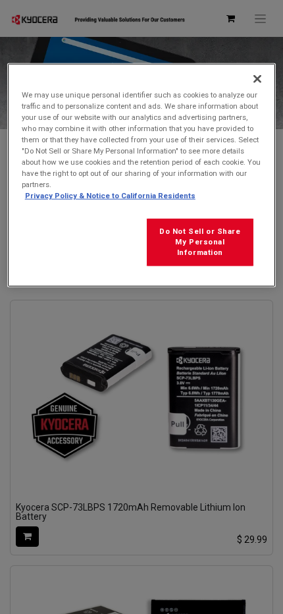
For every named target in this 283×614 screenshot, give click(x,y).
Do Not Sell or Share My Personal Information (199, 242)
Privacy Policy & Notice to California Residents (110, 195)
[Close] (257, 79)
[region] (141, 175)
